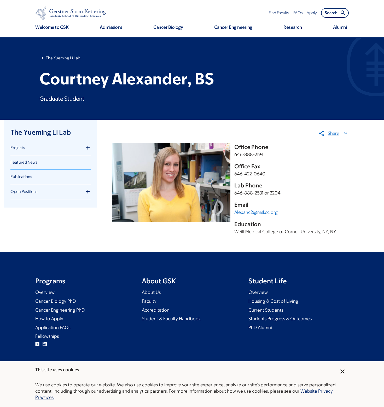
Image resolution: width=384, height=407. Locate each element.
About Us (151, 292)
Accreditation (156, 310)
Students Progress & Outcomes (280, 318)
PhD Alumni (260, 327)
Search (331, 12)
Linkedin (45, 344)
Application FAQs (52, 327)
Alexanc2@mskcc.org (256, 212)
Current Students (265, 310)
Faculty (149, 301)
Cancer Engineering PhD (60, 310)
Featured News (23, 162)
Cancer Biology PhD (55, 301)
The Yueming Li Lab (63, 58)
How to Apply (49, 318)
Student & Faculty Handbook (171, 318)
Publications (21, 176)
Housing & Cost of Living (273, 301)
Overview (45, 292)
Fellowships (47, 336)
